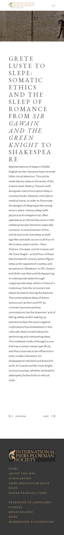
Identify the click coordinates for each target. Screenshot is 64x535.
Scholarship (20, 478)
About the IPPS (22, 473)
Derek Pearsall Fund (28, 493)
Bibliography (21, 512)
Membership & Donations (31, 521)
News (13, 517)
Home (13, 468)
